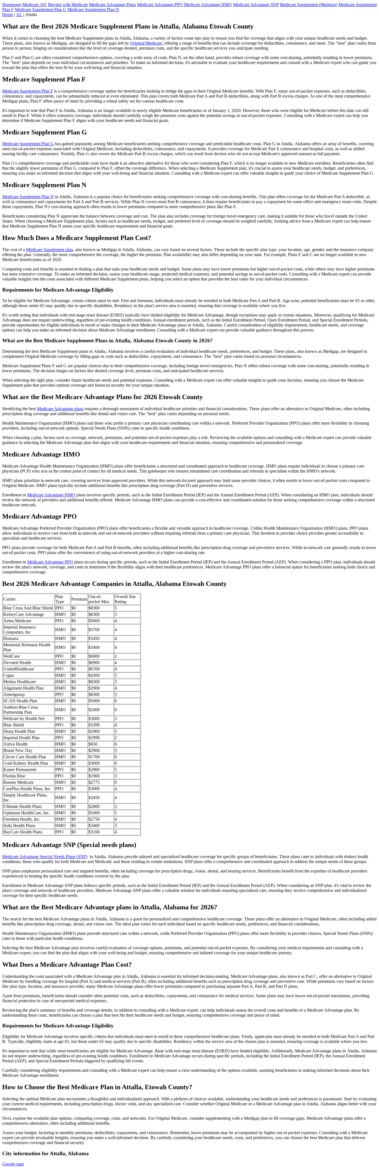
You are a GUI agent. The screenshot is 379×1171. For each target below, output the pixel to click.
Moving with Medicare (68, 4)
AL (19, 14)
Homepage (11, 4)
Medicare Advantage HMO (208, 4)
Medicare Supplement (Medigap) (308, 4)
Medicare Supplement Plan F (27, 91)
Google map (13, 1164)
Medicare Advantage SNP (256, 4)
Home (7, 14)
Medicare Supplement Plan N (93, 9)
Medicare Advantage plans (60, 408)
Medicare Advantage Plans (112, 4)
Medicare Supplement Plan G (40, 9)
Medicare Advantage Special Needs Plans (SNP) (44, 856)
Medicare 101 (34, 4)
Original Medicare (146, 43)
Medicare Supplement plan (49, 249)
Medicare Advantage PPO (160, 4)
